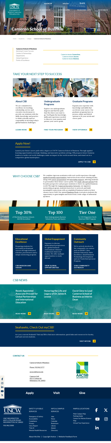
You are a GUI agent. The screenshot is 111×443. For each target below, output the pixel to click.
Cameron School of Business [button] (26, 49)
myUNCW (48, 3)
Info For (66, 3)
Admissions (64, 10)
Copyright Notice (49, 437)
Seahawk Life (84, 10)
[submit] (87, 3)
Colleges (29, 38)
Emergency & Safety (36, 416)
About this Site (34, 437)
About (28, 10)
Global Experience (22, 58)
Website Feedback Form (68, 437)
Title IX (31, 428)
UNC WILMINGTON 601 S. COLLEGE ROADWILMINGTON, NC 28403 (13, 420)
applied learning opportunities (54, 177)
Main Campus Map (79, 414)
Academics (44, 10)
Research (103, 10)
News (53, 419)
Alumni (53, 428)
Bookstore (54, 423)
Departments (20, 56)
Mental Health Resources (38, 430)
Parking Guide (78, 416)
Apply (30, 393)
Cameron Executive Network (69, 186)
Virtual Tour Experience (81, 423)
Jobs (52, 416)
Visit (56, 393)
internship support (77, 180)
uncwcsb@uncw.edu (36, 372)
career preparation (59, 180)
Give (82, 393)
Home (14, 38)
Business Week (72, 192)
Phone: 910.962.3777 (37, 367)
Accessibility (33, 419)
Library (53, 426)
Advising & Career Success (25, 51)
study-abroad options (85, 182)
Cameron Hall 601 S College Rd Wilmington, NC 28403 (37, 378)
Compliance (33, 421)
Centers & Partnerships (23, 53)
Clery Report (33, 426)
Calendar (54, 421)
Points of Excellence (22, 60)
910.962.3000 (8, 425)
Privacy (31, 423)
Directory (54, 430)
